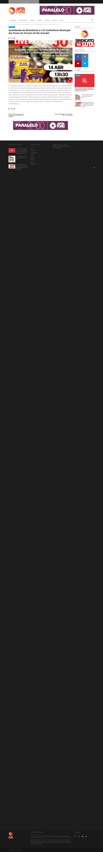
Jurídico (32, 20)
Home (10, 24)
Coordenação (23, 20)
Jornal (40, 20)
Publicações (33, 163)
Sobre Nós (33, 150)
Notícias (47, 20)
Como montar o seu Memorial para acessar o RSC (87, 96)
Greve (61, 20)
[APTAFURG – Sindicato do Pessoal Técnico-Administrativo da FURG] (17, 10)
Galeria (54, 20)
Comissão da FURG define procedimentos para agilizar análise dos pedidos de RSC (88, 104)
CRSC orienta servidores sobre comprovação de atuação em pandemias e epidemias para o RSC (84, 89)
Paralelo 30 (14, 24)
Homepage (13, 20)
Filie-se (32, 161)
